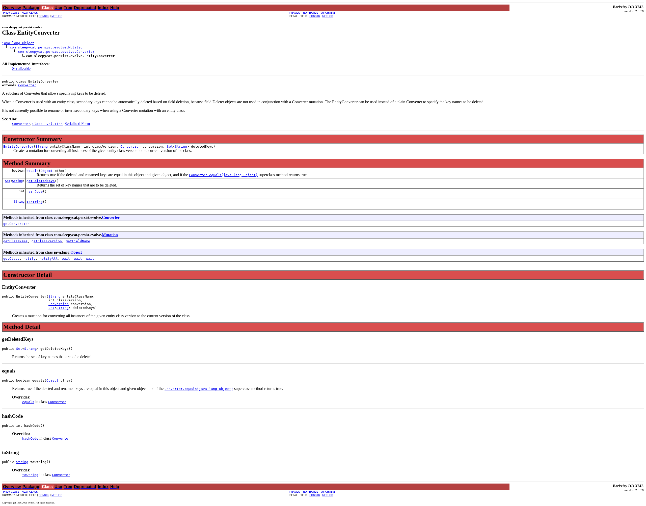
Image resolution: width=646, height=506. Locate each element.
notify (29, 258)
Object (47, 171)
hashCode (34, 191)
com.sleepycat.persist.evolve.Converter (56, 52)
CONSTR (44, 16)
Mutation (110, 235)
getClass (11, 258)
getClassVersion (47, 241)
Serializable (21, 68)
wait (66, 258)
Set (170, 146)
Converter (27, 85)
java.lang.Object (18, 43)
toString (34, 202)
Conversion (130, 146)
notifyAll (49, 258)
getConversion (16, 224)
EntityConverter (18, 146)
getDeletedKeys (40, 181)
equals (32, 171)
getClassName (15, 241)
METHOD (56, 16)
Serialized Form (77, 123)
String (42, 146)
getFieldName (78, 241)
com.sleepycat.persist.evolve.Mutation (47, 47)
